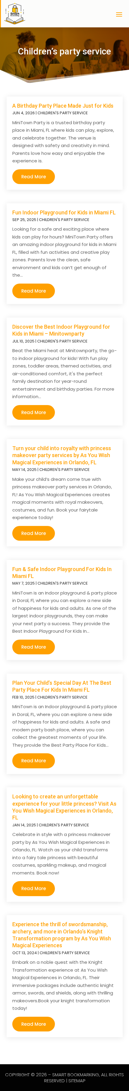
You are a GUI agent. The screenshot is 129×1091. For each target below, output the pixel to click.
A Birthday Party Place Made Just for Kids (62, 106)
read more (33, 177)
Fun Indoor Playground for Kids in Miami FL (64, 212)
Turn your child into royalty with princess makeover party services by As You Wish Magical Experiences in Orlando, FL (61, 455)
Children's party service (63, 113)
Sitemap (76, 1080)
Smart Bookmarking (75, 1074)
